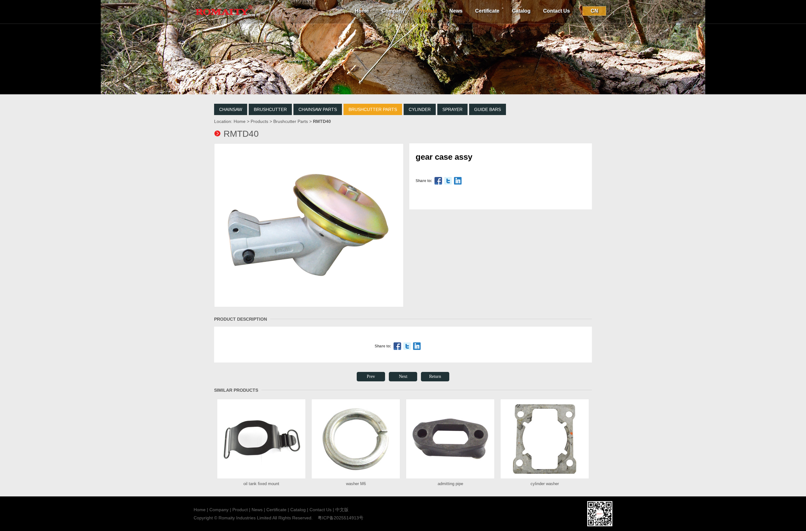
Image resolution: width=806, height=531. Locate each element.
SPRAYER (452, 109)
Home (362, 11)
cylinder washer (545, 483)
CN (594, 11)
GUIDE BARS (487, 109)
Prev (371, 376)
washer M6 (356, 483)
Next (403, 376)
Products (259, 121)
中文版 (342, 509)
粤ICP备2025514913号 (340, 517)
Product (427, 11)
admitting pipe (450, 483)
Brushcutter (270, 109)
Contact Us (556, 11)
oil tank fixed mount (261, 483)
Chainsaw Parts (317, 109)
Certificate (487, 11)
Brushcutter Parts (373, 109)
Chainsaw (230, 109)
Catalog (521, 11)
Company (393, 11)
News (456, 11)
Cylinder (420, 109)
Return (435, 376)
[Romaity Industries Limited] (223, 22)
